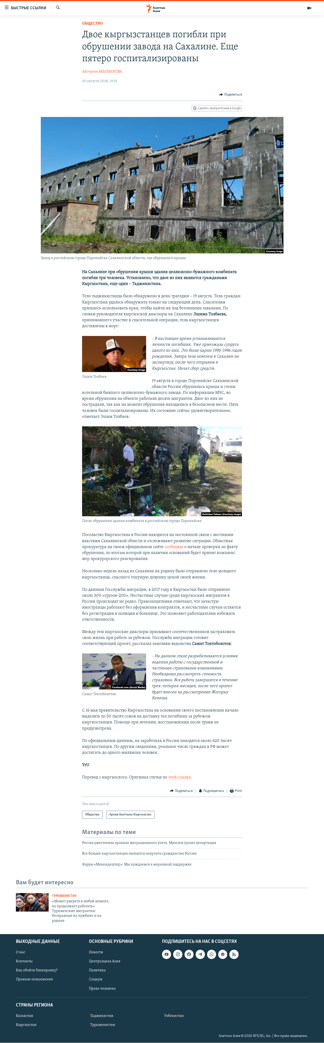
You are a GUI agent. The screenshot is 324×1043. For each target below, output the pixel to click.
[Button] (230, 95)
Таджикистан (101, 1016)
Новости (96, 953)
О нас (20, 953)
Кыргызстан (26, 1025)
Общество (92, 24)
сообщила (174, 547)
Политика (97, 971)
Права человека (102, 989)
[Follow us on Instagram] (177, 954)
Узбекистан (174, 1016)
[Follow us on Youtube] (166, 954)
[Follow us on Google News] (222, 954)
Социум (95, 980)
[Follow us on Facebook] (189, 954)
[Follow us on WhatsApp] (211, 954)
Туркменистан (64, 896)
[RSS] (233, 954)
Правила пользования (34, 980)
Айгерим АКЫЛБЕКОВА (102, 72)
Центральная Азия (104, 962)
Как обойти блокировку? (36, 971)
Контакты (24, 962)
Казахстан (24, 1016)
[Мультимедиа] (309, 8)
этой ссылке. (180, 777)
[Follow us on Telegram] (200, 954)
